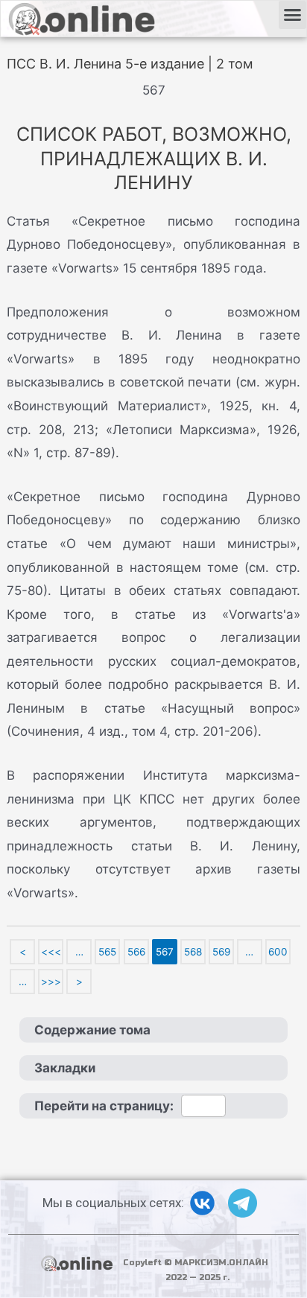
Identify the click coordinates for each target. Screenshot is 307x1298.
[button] (293, 15)
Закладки (64, 1067)
